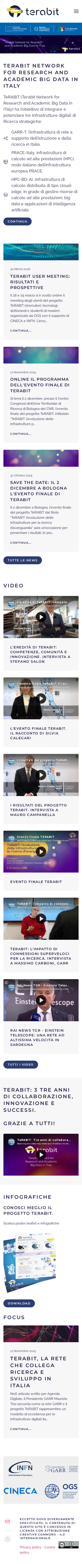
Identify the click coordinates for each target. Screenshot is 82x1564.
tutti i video (21, 1064)
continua (17, 221)
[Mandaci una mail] (7, 1521)
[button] (76, 11)
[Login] (7, 1539)
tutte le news (23, 560)
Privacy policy (30, 1547)
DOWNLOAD (19, 1303)
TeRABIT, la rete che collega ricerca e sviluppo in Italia (38, 1372)
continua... (21, 1429)
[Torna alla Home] (32, 11)
